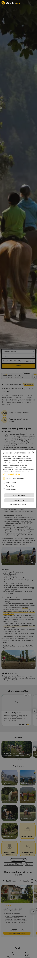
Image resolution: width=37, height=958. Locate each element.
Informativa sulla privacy (11, 474)
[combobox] (33, 452)
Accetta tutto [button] (19, 495)
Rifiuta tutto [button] (19, 500)
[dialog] (18, 479)
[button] (18, 504)
